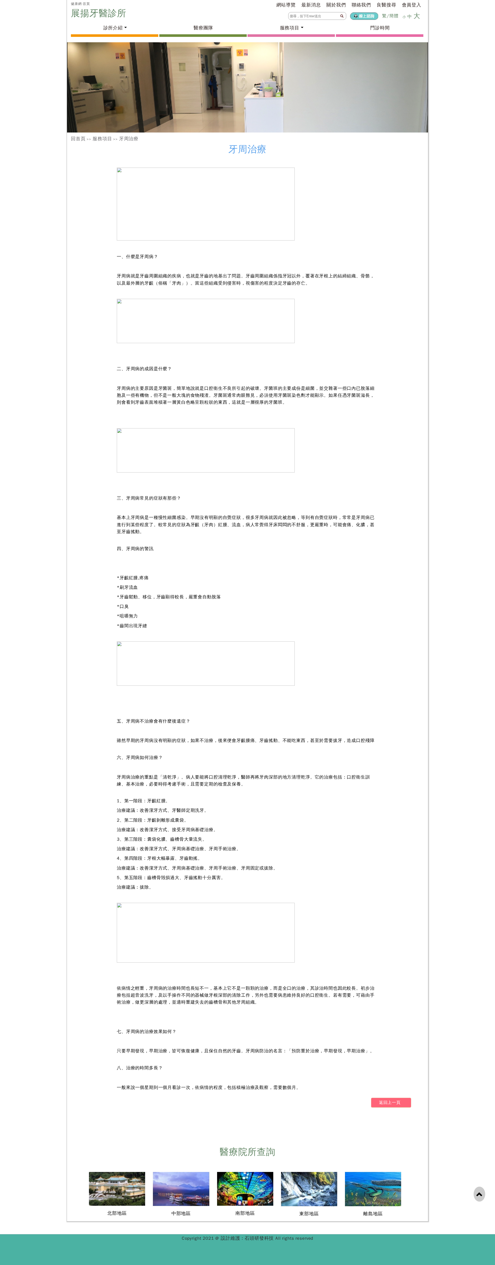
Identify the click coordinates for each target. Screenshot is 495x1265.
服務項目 (102, 139)
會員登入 (411, 5)
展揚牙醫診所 (100, 13)
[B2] (247, 87)
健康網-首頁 (80, 4)
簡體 (394, 16)
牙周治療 (128, 139)
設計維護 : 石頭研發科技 (248, 1238)
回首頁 (78, 139)
